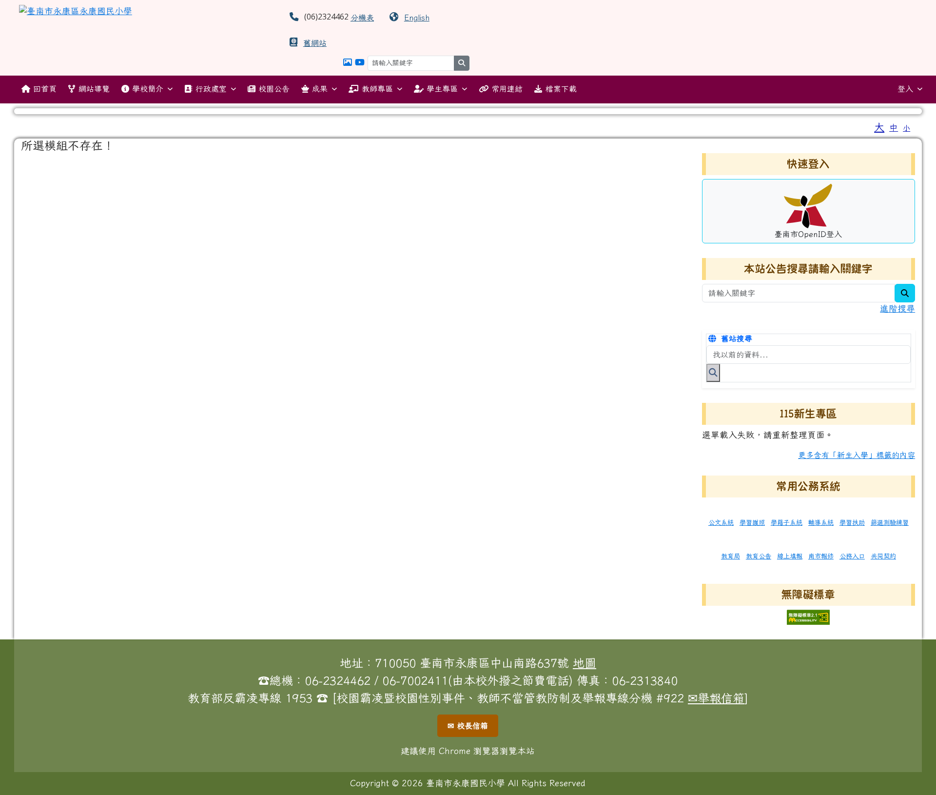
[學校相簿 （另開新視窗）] (347, 62)
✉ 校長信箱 (468, 726)
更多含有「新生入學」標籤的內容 (856, 455)
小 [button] (906, 128)
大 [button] (879, 127)
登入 (905, 89)
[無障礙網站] (808, 616)
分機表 (362, 17)
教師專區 (377, 89)
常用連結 (507, 89)
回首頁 (45, 89)
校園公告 (274, 89)
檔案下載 (561, 89)
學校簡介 (147, 89)
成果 (320, 89)
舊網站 (315, 43)
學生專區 (442, 89)
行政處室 (211, 89)
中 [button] (893, 127)
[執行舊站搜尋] (713, 372)
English (416, 17)
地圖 (584, 663)
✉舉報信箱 (716, 698)
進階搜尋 (897, 308)
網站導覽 (94, 89)
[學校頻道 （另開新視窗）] (360, 62)
